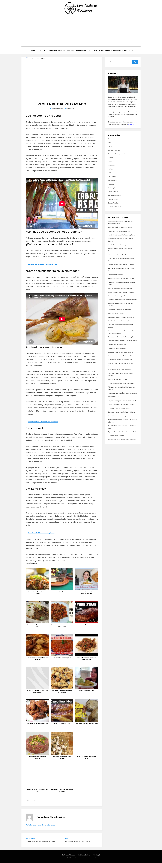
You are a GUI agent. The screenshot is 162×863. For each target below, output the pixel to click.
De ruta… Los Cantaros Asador (117, 344)
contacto (131, 124)
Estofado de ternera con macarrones (119, 369)
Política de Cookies (84, 855)
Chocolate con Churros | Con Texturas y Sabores (122, 337)
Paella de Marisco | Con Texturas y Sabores (121, 265)
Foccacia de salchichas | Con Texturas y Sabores (122, 393)
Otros (109, 173)
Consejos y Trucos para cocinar (117, 154)
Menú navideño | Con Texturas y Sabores (120, 227)
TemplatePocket (79, 857)
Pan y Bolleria (112, 176)
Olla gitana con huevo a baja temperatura (120, 255)
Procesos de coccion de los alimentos (119, 309)
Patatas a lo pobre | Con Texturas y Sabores (121, 278)
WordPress (95, 857)
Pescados (111, 184)
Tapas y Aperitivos (113, 203)
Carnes (70, 51)
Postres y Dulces (113, 188)
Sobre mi (42, 51)
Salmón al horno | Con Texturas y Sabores (120, 321)
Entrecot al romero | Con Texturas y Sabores (121, 356)
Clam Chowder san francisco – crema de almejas (122, 341)
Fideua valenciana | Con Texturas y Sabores (121, 383)
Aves (109, 142)
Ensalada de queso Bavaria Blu (117, 348)
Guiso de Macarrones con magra (117, 416)
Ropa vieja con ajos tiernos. (116, 313)
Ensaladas (111, 158)
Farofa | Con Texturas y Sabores (118, 379)
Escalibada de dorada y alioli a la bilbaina (120, 359)
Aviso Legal (96, 855)
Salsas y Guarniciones (101, 51)
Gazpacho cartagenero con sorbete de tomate (122, 401)
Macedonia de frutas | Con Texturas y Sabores (122, 439)
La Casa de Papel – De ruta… (116, 436)
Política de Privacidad (68, 855)
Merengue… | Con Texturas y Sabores (119, 231)
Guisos (110, 161)
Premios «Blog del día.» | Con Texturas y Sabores (122, 300)
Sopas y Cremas (82, 51)
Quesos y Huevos (113, 192)
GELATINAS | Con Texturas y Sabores (119, 408)
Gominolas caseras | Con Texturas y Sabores (121, 412)
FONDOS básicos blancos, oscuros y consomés (122, 397)
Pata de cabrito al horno (115, 275)
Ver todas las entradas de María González (40, 825)
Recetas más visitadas (122, 51)
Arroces (110, 139)
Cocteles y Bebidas (56, 51)
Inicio (33, 51)
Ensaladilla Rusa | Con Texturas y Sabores (120, 352)
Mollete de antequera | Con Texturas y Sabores (122, 235)
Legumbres (111, 165)
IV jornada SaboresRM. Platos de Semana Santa (122, 432)
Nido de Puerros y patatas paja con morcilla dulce (123, 245)
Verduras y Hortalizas (114, 207)
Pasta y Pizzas (112, 180)
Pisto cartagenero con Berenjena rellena (120, 288)
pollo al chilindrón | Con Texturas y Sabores (121, 292)
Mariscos (110, 169)
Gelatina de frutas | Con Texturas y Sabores (121, 404)
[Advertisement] (81, 30)
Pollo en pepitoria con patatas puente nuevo (121, 296)
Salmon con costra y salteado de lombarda (121, 317)
